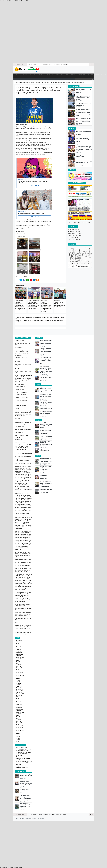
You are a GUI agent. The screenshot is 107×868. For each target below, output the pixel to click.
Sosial (35, 75)
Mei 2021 (18, 736)
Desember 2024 (19, 671)
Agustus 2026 (19, 640)
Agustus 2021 (19, 732)
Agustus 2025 (19, 658)
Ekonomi (18, 75)
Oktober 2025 (19, 655)
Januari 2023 (19, 706)
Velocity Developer (39, 818)
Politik (24, 75)
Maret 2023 (18, 703)
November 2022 (19, 709)
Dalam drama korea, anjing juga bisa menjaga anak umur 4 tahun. (26, 775)
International (49, 75)
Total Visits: (72, 237)
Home (17, 82)
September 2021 (20, 730)
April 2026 (18, 646)
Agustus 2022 (19, 713)
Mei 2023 (18, 700)
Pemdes (73, 75)
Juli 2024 (18, 678)
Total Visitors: (72, 239)
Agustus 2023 (19, 695)
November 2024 (19, 672)
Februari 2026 (19, 649)
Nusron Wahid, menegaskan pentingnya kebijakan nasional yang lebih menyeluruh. (84, 163)
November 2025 (19, 654)
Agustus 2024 (19, 677)
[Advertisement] (43, 12)
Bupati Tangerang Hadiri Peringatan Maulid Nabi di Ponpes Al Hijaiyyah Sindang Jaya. (48, 64)
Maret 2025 (18, 666)
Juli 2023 (18, 697)
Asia (62, 75)
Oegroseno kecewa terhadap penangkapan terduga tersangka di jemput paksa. (83, 140)
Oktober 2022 (19, 710)
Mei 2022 (18, 718)
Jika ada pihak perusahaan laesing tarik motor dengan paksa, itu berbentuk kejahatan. (24, 758)
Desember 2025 (19, 652)
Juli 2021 (18, 733)
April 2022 (18, 719)
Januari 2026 (19, 651)
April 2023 (18, 701)
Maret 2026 (18, 648)
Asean (57, 75)
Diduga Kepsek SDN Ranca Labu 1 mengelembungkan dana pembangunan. (23, 754)
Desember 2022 (19, 707)
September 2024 (20, 675)
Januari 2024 (19, 687)
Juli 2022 (18, 715)
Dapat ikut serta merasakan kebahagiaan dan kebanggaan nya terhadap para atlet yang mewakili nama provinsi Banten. (20, 305)
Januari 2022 (19, 724)
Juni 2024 (18, 680)
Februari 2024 (19, 686)
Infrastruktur (81, 75)
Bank (30, 75)
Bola (21, 276)
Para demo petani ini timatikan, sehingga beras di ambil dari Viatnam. (46, 377)
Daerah (41, 75)
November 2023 (19, 690)
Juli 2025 (18, 660)
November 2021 (19, 727)
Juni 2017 (18, 741)
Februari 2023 (19, 704)
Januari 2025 (19, 669)
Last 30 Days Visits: (73, 235)
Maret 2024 (18, 684)
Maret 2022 (18, 721)
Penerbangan (98, 75)
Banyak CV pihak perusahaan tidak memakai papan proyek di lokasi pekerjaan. (83, 98)
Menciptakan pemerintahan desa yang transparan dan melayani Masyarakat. (46, 413)
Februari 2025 (19, 668)
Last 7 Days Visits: (73, 233)
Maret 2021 (18, 739)
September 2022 (20, 712)
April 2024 (18, 683)
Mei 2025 (18, 663)
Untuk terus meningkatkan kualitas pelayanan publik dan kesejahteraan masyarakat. (83, 133)
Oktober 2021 (19, 729)
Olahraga (22, 82)
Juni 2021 (18, 735)
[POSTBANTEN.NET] (27, 69)
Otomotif (90, 75)
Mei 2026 (18, 645)
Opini (67, 75)
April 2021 (18, 738)
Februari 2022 (19, 722)
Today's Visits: (72, 229)
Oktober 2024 (19, 674)
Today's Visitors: (73, 231)
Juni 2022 (18, 716)
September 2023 (20, 693)
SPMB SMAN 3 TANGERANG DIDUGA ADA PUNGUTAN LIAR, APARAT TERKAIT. (46, 491)
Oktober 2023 (19, 692)
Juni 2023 (18, 698)
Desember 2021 (19, 726)
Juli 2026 (18, 642)
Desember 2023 (19, 689)
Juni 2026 (18, 643)
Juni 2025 (18, 661)
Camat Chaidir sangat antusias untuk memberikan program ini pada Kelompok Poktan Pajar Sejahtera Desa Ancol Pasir (46, 369)
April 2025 (18, 664)
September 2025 (20, 657)
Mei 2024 (18, 681)
